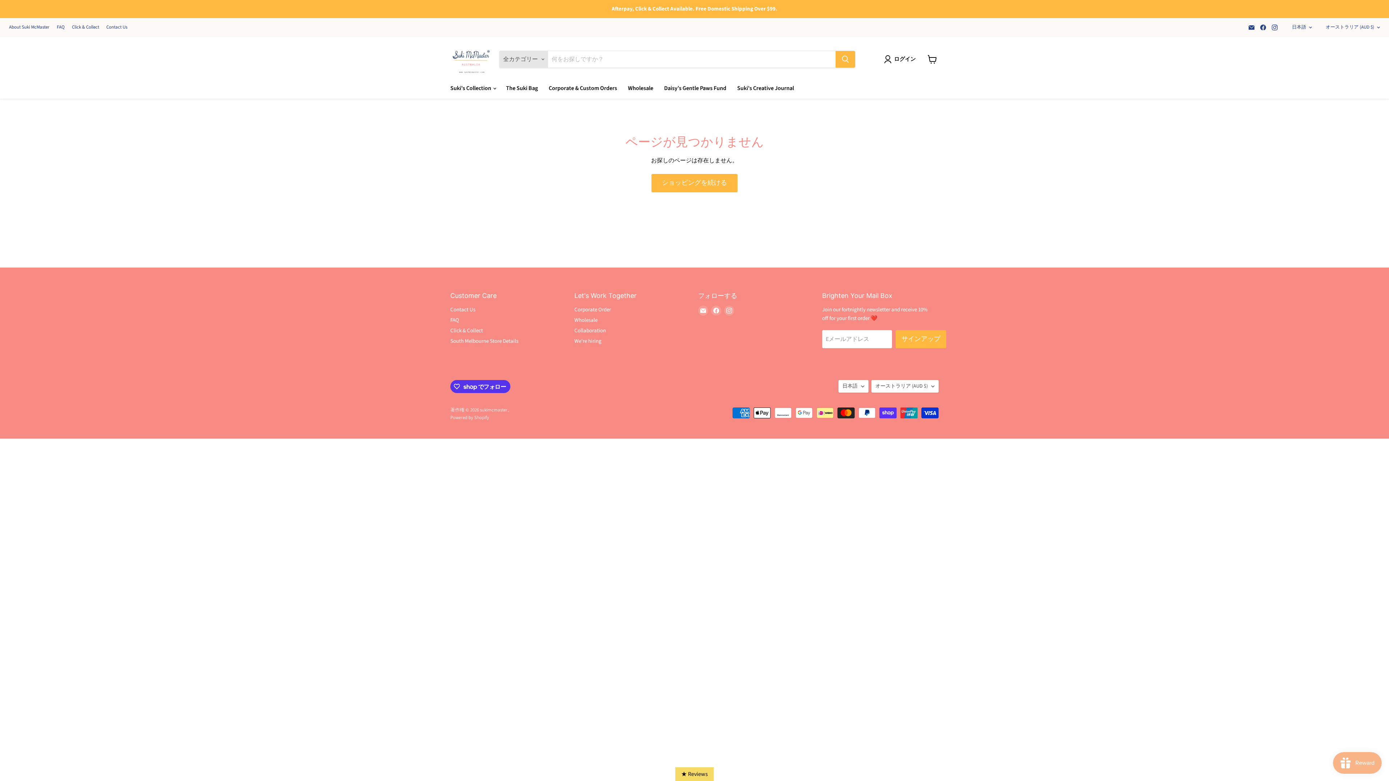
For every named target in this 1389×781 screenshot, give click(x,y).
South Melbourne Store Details (484, 341)
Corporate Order (592, 309)
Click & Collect (85, 27)
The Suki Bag (522, 88)
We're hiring (588, 341)
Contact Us (116, 27)
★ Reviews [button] (694, 774)
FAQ (61, 27)
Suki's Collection (471, 88)
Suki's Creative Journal (765, 88)
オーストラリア (1350, 27)
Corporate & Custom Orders (583, 88)
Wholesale (640, 88)
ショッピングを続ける (694, 182)
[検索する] (845, 59)
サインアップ (920, 338)
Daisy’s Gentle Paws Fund (695, 88)
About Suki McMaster (29, 27)
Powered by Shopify (469, 417)
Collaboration (590, 330)
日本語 (1299, 27)
